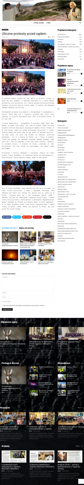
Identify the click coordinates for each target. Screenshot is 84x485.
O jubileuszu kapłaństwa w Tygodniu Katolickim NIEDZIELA (42, 466)
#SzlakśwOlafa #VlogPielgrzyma (66, 135)
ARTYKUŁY (60, 145)
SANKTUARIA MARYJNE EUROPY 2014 (68, 231)
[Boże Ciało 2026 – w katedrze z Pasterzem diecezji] (34, 393)
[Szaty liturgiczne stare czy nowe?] (62, 90)
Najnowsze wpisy (9, 322)
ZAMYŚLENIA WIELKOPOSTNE (66, 238)
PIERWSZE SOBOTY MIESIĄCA (66, 204)
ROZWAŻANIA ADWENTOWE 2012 (67, 228)
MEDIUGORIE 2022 (63, 177)
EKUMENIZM (61, 157)
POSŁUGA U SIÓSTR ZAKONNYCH (67, 209)
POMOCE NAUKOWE (63, 206)
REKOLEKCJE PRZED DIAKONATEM (67, 223)
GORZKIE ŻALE (62, 167)
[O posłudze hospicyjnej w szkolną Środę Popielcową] (71, 418)
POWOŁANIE (61, 214)
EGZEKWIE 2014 (62, 155)
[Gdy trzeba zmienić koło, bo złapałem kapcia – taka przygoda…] (62, 393)
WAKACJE (60, 236)
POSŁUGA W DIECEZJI (63, 211)
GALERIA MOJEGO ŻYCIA (64, 164)
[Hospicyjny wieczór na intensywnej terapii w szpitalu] (42, 418)
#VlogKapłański (62, 137)
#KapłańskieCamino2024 (64, 130)
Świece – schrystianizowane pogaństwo (73, 81)
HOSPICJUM (61, 172)
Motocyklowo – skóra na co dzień (67, 194)
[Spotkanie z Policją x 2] (62, 369)
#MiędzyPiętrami (62, 133)
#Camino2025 (61, 125)
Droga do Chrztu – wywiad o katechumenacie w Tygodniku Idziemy (69, 467)
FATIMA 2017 (61, 160)
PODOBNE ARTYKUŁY (9, 228)
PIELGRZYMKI (61, 201)
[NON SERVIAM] (62, 101)
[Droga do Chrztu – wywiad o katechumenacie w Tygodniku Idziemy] (70, 456)
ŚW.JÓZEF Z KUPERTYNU (64, 233)
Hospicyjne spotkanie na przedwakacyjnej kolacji (9, 428)
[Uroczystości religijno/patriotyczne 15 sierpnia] (10, 237)
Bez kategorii (61, 147)
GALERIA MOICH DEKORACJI (65, 162)
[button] (80, 23)
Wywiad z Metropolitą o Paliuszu (46, 367)
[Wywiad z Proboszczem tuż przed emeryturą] (34, 377)
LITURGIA (60, 174)
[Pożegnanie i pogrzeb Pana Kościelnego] (46, 237)
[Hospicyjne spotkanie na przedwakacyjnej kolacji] (13, 418)
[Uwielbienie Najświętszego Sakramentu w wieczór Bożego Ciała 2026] (34, 385)
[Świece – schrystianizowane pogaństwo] (62, 83)
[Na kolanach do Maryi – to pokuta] (62, 73)
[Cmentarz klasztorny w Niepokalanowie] (62, 112)
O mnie (48, 23)
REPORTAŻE (61, 226)
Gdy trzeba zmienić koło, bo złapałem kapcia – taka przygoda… (73, 392)
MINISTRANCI (61, 187)
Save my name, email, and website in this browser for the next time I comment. (24, 305)
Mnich (68, 73)
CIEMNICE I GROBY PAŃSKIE (65, 152)
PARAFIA (60, 199)
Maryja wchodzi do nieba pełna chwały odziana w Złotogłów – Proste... (41, 344)
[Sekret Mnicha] (42, 10)
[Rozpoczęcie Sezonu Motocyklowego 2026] (62, 377)
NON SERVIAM (71, 99)
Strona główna (39, 23)
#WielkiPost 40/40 (62, 140)
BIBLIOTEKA (61, 150)
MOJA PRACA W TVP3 (63, 191)
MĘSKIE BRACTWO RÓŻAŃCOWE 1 (67, 179)
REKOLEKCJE (61, 221)
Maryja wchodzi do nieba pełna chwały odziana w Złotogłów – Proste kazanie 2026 (27, 245)
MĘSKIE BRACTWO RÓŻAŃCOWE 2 (67, 182)
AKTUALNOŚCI (5, 29)
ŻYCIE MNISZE (61, 241)
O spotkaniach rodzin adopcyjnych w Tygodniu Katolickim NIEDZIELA (11, 467)
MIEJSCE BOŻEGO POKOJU (65, 184)
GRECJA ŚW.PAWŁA (63, 169)
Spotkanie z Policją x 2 (72, 367)
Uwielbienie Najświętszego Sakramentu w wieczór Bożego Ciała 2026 (46, 384)
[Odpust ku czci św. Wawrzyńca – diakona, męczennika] (46, 255)
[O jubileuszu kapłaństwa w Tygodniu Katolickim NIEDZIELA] (42, 456)
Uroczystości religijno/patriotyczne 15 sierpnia (12, 343)
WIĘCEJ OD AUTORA (26, 228)
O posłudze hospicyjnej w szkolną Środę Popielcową (71, 428)
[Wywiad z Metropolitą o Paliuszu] (34, 369)
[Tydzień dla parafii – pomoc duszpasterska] (28, 255)
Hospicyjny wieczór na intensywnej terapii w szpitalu (40, 428)
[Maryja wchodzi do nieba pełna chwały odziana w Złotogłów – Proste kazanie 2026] (28, 237)
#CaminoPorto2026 (63, 128)
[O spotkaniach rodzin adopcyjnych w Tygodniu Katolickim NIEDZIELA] (14, 456)
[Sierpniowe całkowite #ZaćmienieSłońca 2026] (10, 255)
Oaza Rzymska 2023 (63, 196)
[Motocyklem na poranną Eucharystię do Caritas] (62, 385)
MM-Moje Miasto (62, 189)
